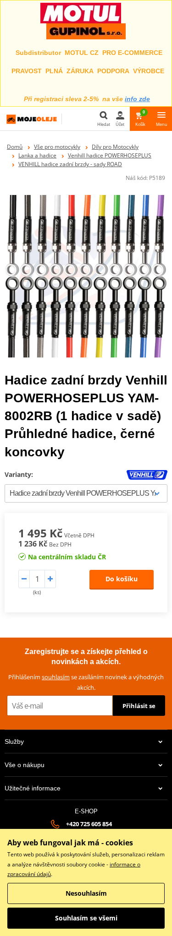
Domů (14, 147)
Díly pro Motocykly (115, 147)
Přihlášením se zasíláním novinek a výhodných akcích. (86, 682)
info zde (137, 99)
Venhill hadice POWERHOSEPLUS (109, 155)
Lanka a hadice (37, 155)
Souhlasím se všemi (86, 918)
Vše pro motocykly (57, 147)
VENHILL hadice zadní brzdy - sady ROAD (70, 164)
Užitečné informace (33, 788)
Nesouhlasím (86, 893)
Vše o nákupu (24, 764)
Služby (14, 741)
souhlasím (56, 677)
